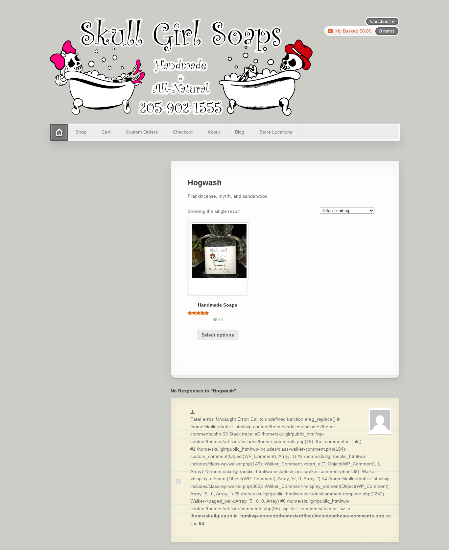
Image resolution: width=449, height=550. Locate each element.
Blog (239, 132)
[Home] (59, 132)
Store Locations (276, 132)
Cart (106, 132)
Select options (217, 335)
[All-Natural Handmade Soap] (181, 66)
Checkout (183, 132)
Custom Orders (142, 132)
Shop (81, 132)
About (214, 132)
